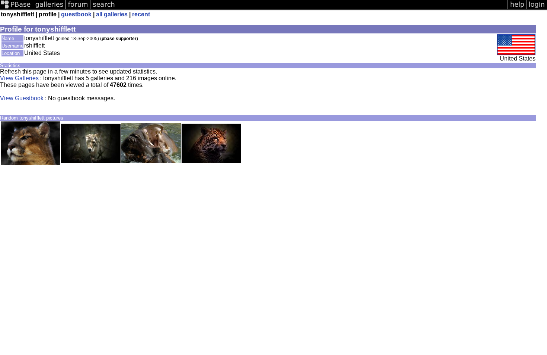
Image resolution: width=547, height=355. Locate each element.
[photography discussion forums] (78, 8)
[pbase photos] (16, 8)
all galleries (112, 14)
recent (141, 14)
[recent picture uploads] (49, 8)
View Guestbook (22, 98)
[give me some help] (517, 8)
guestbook (76, 14)
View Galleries (19, 78)
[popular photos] (312, 8)
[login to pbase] (537, 8)
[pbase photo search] (103, 8)
